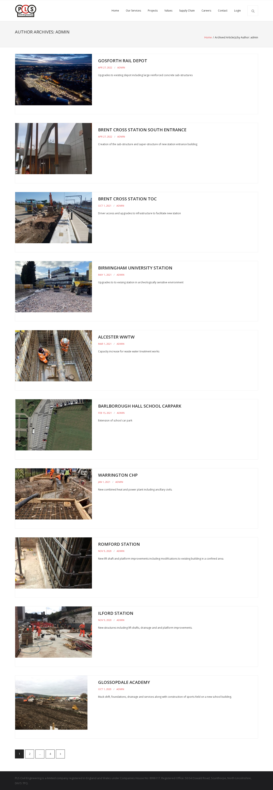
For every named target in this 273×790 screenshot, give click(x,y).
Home (115, 10)
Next (60, 753)
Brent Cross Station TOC (127, 199)
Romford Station (119, 544)
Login (237, 10)
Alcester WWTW (116, 337)
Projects (153, 10)
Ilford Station (115, 613)
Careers (206, 10)
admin (121, 67)
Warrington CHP (118, 475)
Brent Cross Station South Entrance (142, 130)
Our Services (133, 10)
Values (168, 10)
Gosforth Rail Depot (122, 61)
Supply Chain (187, 10)
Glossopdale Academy (124, 682)
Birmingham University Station (135, 268)
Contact (222, 10)
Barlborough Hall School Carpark (139, 406)
